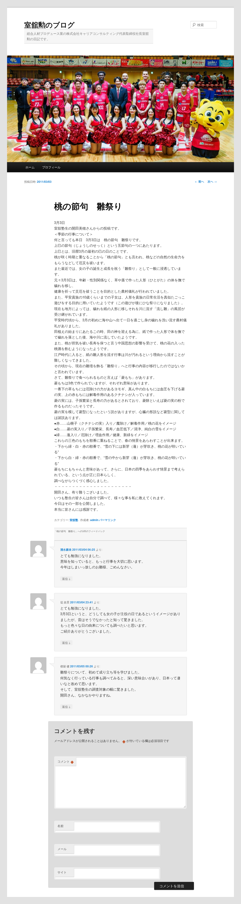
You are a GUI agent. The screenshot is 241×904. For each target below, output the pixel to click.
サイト (62, 872)
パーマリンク (107, 520)
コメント (65, 761)
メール (62, 849)
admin (94, 520)
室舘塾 (74, 520)
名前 (60, 826)
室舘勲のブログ (49, 25)
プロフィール (51, 167)
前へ (199, 181)
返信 (66, 578)
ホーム (30, 167)
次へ (212, 181)
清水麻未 (66, 549)
